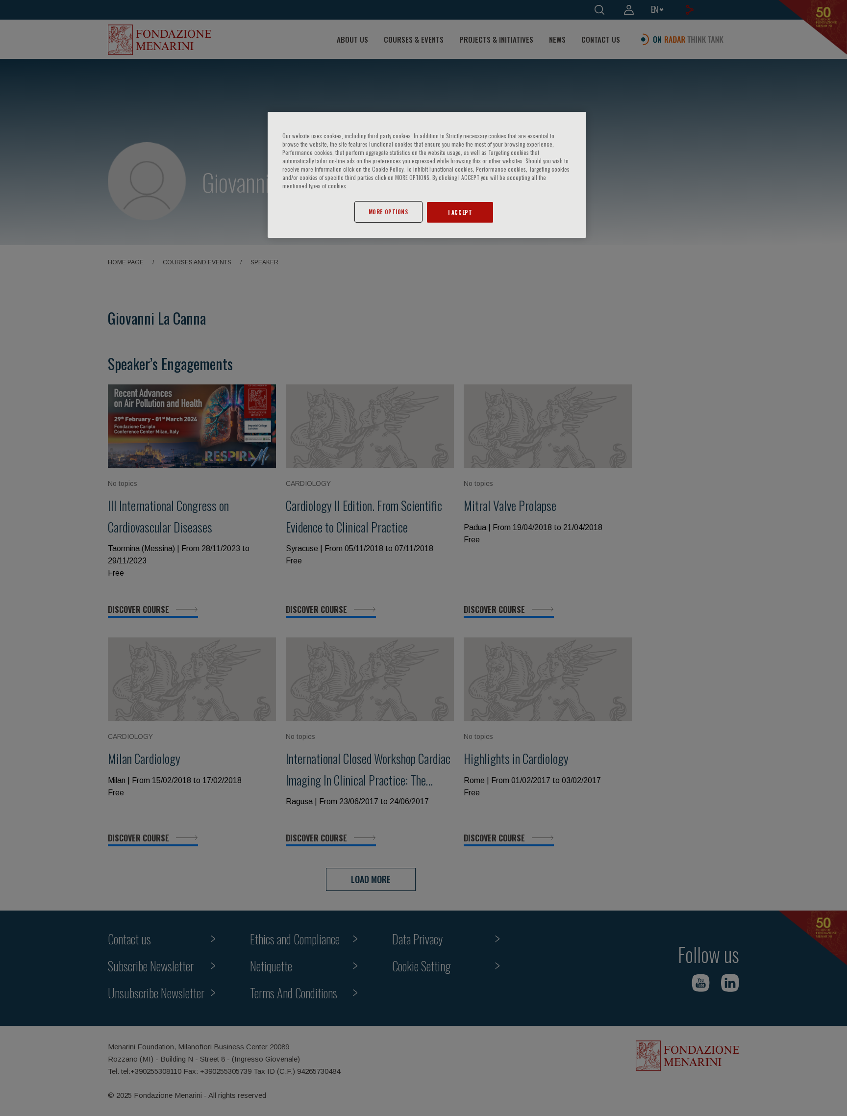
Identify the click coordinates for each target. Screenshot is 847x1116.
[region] (427, 175)
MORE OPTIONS (388, 211)
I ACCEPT (460, 212)
